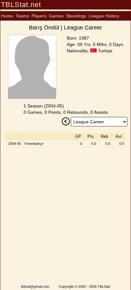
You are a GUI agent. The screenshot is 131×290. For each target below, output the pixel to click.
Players (38, 15)
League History (104, 15)
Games (56, 15)
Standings (76, 15)
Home (7, 15)
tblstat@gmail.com (35, 286)
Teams (22, 15)
